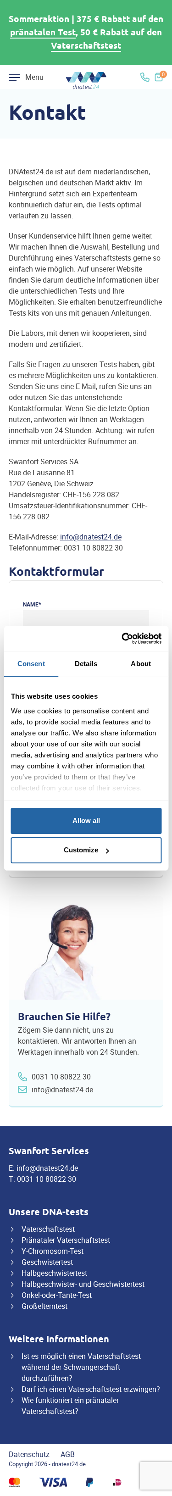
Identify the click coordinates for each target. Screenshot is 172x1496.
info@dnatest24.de (91, 537)
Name (32, 604)
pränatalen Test (43, 32)
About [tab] (141, 663)
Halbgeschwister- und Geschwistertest (83, 1284)
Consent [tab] (31, 663)
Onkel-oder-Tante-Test (57, 1295)
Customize (81, 850)
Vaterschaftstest (86, 45)
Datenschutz (29, 1454)
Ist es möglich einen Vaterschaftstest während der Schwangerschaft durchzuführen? (81, 1367)
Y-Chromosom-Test (52, 1251)
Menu (34, 77)
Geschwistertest (47, 1262)
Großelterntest (44, 1306)
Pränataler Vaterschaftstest (66, 1240)
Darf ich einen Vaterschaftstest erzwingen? (91, 1389)
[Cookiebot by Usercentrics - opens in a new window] (122, 639)
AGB (68, 1454)
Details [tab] (86, 663)
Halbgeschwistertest (54, 1273)
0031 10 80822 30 (61, 1077)
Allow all (86, 820)
